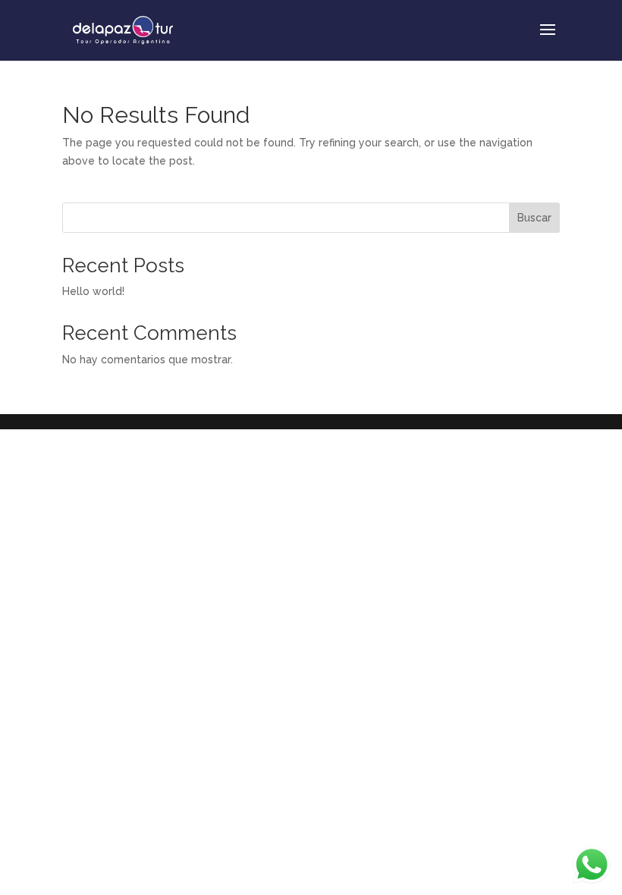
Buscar (534, 218)
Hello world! (93, 291)
